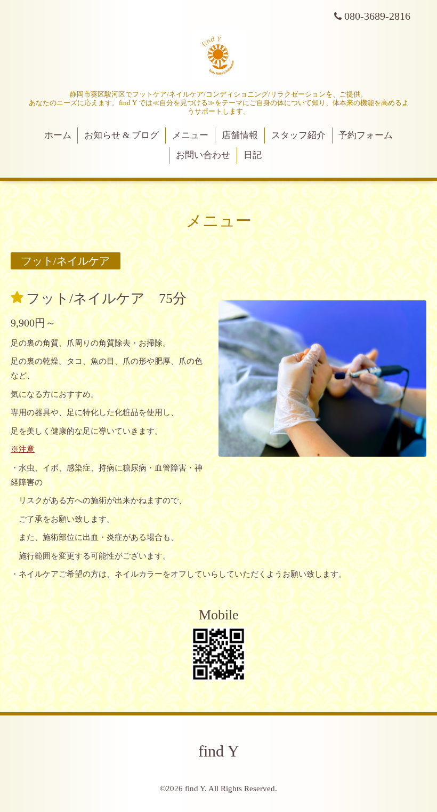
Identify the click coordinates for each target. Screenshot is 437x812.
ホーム (57, 135)
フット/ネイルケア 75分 (106, 298)
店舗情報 (240, 135)
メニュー (190, 135)
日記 (253, 155)
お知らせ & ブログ (121, 135)
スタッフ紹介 (298, 135)
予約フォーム (365, 135)
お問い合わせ (203, 155)
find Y (218, 751)
